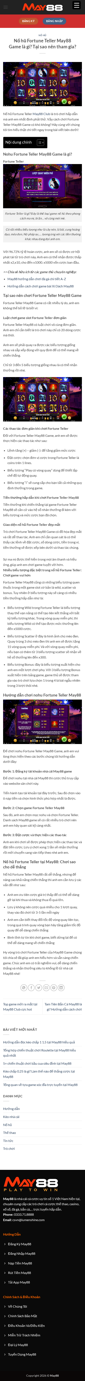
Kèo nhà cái (11, 1117)
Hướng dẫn (11, 1109)
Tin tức (8, 1141)
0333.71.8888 (18, 1214)
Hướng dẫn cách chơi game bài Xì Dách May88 (40, 286)
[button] (5, 7)
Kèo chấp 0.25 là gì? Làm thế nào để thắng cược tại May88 (39, 1074)
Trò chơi (9, 1148)
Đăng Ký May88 (19, 1244)
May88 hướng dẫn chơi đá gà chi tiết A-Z (36, 279)
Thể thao (9, 1133)
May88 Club (41, 114)
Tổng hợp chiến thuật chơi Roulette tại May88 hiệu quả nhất (39, 1052)
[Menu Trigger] (76, 5)
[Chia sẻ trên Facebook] (31, 987)
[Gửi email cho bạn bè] (46, 987)
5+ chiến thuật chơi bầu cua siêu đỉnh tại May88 (37, 1063)
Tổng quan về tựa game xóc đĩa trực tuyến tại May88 (40, 1085)
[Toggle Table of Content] (38, 142)
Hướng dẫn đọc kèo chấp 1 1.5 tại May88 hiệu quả (39, 1042)
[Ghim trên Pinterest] (53, 987)
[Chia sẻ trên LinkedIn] (61, 987)
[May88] (42, 7)
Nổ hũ (42, 35)
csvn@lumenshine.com (24, 1220)
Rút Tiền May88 (19, 1273)
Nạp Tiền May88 (20, 1263)
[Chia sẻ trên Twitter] (38, 987)
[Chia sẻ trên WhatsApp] (23, 987)
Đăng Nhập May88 (21, 1253)
